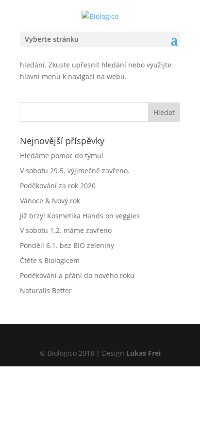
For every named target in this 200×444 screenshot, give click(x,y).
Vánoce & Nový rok (50, 200)
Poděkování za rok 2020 (58, 185)
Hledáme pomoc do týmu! (61, 155)
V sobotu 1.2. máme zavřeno (66, 230)
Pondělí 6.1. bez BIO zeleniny (67, 245)
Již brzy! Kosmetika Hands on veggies (80, 215)
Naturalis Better (46, 290)
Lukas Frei (143, 353)
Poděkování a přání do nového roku (77, 275)
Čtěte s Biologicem (50, 260)
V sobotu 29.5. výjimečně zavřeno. (75, 170)
